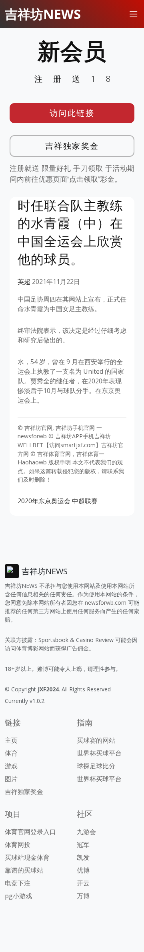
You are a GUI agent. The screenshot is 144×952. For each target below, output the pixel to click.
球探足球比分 (96, 766)
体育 (11, 753)
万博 (83, 895)
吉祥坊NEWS (43, 13)
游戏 (11, 766)
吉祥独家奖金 (72, 145)
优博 (83, 870)
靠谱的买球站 (24, 870)
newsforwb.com (105, 602)
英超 (24, 281)
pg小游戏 (18, 895)
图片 (11, 778)
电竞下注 (17, 883)
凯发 (83, 857)
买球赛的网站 (96, 740)
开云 (83, 883)
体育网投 (17, 844)
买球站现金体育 (27, 857)
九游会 (86, 831)
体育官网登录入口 (30, 831)
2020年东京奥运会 (44, 500)
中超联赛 (85, 500)
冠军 (83, 844)
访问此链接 (72, 112)
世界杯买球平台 (99, 753)
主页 (11, 740)
